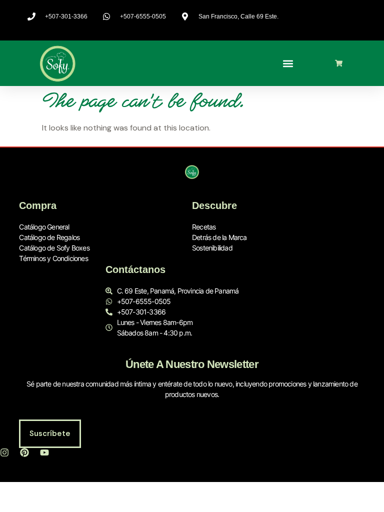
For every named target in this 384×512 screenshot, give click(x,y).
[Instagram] (4, 452)
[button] (288, 63)
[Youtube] (44, 452)
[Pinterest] (24, 452)
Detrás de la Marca (219, 237)
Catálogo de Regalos (49, 237)
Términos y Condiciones (53, 258)
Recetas (204, 226)
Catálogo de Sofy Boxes (54, 248)
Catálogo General (44, 226)
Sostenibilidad (212, 248)
